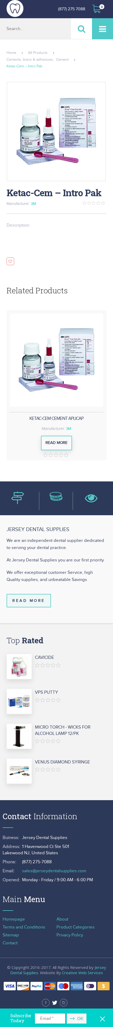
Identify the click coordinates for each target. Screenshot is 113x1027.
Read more (56, 442)
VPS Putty (46, 692)
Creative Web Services (82, 972)
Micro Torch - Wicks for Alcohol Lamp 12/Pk (62, 730)
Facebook (46, 1003)
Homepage (14, 919)
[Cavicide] (19, 667)
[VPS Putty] (19, 702)
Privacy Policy (69, 935)
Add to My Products (10, 261)
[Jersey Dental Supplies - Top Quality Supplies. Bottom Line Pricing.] (15, 8)
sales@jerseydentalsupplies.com (54, 871)
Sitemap (11, 935)
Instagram (64, 1003)
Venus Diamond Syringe (62, 762)
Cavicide (44, 657)
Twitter (55, 1003)
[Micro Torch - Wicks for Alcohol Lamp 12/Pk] (19, 736)
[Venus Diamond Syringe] (19, 771)
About (62, 919)
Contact (10, 943)
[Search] (81, 28)
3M (33, 203)
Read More (28, 600)
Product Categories (75, 927)
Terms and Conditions (24, 927)
